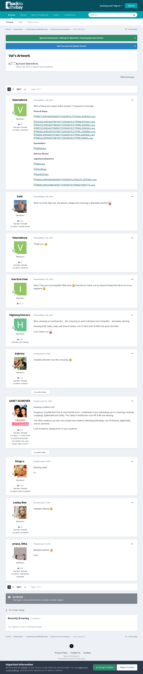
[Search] (134, 15)
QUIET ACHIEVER (19, 400)
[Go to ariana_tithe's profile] (20, 553)
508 (21, 568)
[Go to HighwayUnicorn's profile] (20, 325)
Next (19, 89)
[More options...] (132, 100)
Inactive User (19, 279)
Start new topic (127, 77)
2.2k (21, 485)
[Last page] (25, 89)
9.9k (21, 221)
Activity (23, 15)
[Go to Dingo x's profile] (20, 471)
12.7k (21, 303)
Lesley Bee (19, 502)
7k (21, 527)
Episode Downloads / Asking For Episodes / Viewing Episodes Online (71, 38)
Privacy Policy (61, 653)
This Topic (123, 15)
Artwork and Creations (42, 67)
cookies (24, 667)
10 (21, 124)
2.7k (21, 378)
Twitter (56, 15)
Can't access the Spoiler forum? (71, 46)
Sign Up (131, 5)
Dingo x (19, 461)
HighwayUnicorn (19, 314)
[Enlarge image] (64, 116)
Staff (20, 22)
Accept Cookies (105, 667)
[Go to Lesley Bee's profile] (20, 512)
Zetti (20, 196)
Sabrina (19, 353)
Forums (9, 22)
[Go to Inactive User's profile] (20, 289)
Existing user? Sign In (110, 6)
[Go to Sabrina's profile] (20, 363)
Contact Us (75, 653)
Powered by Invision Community (71, 659)
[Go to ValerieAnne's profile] (20, 110)
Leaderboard (70, 15)
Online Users (33, 22)
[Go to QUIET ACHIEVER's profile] (20, 411)
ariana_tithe (19, 543)
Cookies (87, 653)
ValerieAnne (19, 99)
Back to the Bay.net (39, 15)
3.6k (21, 339)
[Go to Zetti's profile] (20, 206)
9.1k (21, 430)
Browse (11, 15)
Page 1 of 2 (36, 89)
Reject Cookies (127, 667)
